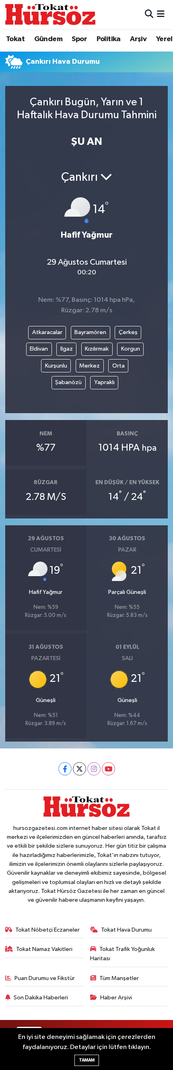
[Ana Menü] (161, 14)
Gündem (48, 39)
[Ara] (149, 14)
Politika (109, 39)
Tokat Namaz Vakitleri (44, 949)
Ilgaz (66, 349)
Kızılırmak (97, 349)
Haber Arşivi (116, 998)
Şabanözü (68, 382)
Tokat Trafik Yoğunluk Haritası (122, 953)
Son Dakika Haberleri (41, 998)
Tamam (87, 1060)
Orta (118, 366)
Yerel (164, 39)
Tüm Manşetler (119, 978)
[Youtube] (108, 768)
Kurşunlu (56, 366)
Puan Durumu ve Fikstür (44, 978)
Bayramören (90, 332)
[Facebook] (65, 768)
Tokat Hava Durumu (126, 930)
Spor (79, 39)
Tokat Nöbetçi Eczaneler (47, 930)
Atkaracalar (47, 332)
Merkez (89, 366)
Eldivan (39, 349)
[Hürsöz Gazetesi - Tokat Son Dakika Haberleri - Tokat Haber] (50, 14)
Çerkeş (128, 332)
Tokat (15, 39)
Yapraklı (104, 382)
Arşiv (138, 39)
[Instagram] (94, 768)
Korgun (130, 349)
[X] (79, 768)
